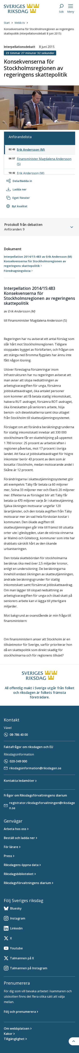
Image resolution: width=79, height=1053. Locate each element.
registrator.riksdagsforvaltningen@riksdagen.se (42, 805)
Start (7, 23)
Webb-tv (20, 23)
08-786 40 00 (19, 735)
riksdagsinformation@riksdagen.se (35, 768)
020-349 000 (18, 761)
